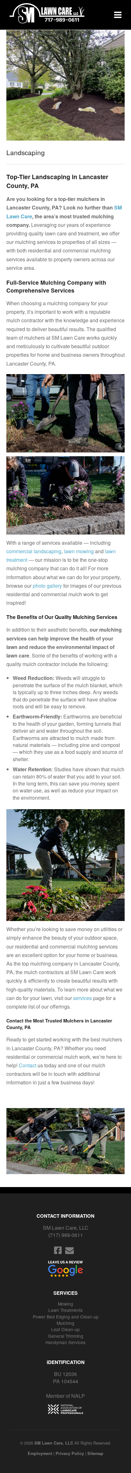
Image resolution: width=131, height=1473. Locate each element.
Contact (27, 1065)
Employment (40, 1453)
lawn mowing (79, 551)
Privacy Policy (70, 1453)
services (82, 998)
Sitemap (95, 1453)
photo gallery (47, 585)
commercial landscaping (33, 551)
